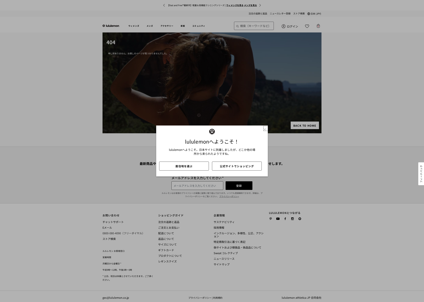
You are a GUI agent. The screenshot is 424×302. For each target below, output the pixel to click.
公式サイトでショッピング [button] (237, 166)
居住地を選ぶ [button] (183, 166)
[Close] (266, 128)
